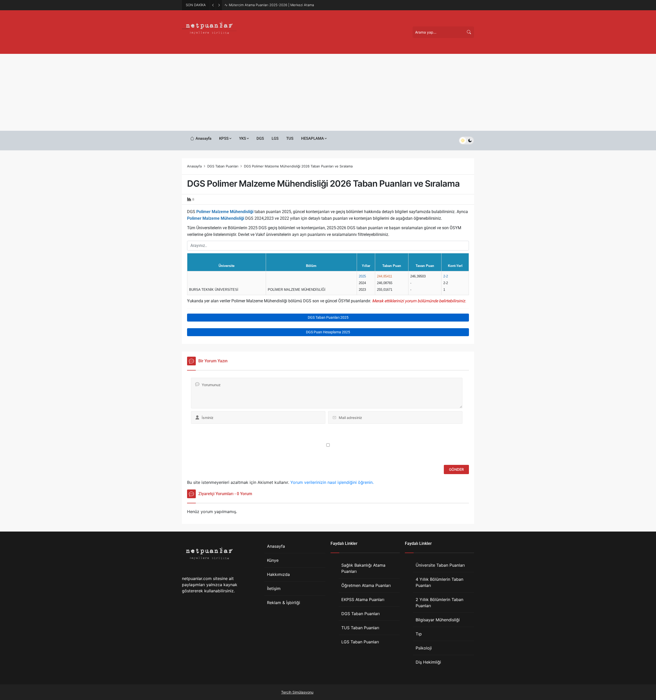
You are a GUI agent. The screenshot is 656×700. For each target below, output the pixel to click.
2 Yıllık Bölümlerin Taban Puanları (439, 602)
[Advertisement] (328, 92)
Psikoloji (424, 648)
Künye (273, 560)
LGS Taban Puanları (360, 641)
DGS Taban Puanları (222, 166)
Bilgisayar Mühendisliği (438, 619)
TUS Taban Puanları (360, 627)
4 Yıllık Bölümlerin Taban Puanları (439, 582)
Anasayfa (194, 166)
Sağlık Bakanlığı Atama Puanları (363, 568)
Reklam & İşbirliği (283, 602)
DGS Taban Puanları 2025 (328, 317)
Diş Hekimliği (428, 662)
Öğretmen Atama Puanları (366, 585)
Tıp (419, 633)
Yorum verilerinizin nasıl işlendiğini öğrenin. (332, 482)
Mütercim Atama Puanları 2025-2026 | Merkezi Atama (271, 5)
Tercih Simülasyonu (297, 692)
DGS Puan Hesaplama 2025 (328, 332)
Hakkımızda (278, 574)
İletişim (274, 588)
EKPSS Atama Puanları (362, 599)
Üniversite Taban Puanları (440, 565)
